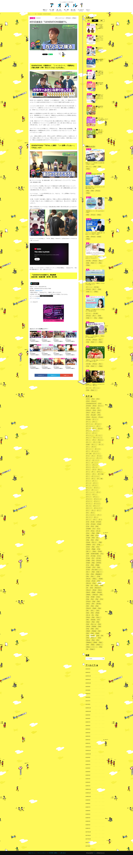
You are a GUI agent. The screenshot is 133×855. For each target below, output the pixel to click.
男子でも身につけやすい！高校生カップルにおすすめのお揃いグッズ (95, 277)
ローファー (89, 519)
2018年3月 (88, 821)
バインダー (89, 483)
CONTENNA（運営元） (53, 852)
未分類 (89, 72)
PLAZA (94, 412)
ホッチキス (89, 505)
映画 (88, 585)
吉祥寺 (88, 546)
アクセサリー (98, 424)
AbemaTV (94, 401)
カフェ (88, 446)
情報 (93, 574)
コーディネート (97, 453)
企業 (93, 526)
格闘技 (94, 592)
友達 (97, 540)
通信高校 (94, 626)
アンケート (96, 430)
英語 (93, 617)
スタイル (89, 467)
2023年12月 (88, 676)
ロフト (95, 519)
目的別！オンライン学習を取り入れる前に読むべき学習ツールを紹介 (95, 157)
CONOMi (89, 405)
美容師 (98, 612)
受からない (95, 542)
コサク (88, 455)
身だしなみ (94, 624)
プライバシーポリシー (41, 852)
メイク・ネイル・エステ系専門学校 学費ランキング (99, 120)
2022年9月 (88, 697)
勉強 (95, 166)
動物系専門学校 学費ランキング (99, 108)
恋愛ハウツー (89, 291)
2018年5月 (88, 814)
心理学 (88, 569)
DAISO (95, 405)
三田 (88, 521)
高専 (88, 644)
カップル (101, 444)
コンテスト (100, 458)
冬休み (93, 530)
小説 (88, 565)
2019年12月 (88, 746)
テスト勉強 (101, 474)
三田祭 (93, 521)
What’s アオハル (31, 852)
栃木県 (88, 592)
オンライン (89, 166)
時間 (102, 585)
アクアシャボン (90, 424)
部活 (97, 628)
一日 (101, 519)
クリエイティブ (90, 449)
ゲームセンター (96, 451)
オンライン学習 (97, 442)
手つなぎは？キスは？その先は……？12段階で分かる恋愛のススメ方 (99, 27)
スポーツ (89, 469)
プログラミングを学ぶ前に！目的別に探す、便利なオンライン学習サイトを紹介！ (95, 227)
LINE (95, 410)
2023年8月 (88, 690)
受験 (100, 166)
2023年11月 (88, 679)
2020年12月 (88, 707)
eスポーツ (88, 10)
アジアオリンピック (91, 426)
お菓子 (88, 444)
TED (99, 414)
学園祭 (88, 560)
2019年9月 (88, 757)
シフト (88, 462)
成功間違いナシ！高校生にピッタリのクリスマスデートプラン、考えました (95, 378)
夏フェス (89, 551)
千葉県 (88, 537)
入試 (99, 528)
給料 (88, 612)
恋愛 (88, 23)
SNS (88, 414)
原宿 (93, 540)
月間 (101, 20)
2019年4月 (88, 775)
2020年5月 (88, 729)
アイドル (89, 421)
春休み (97, 585)
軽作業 (88, 626)
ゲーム (88, 451)
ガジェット (95, 444)
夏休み (95, 551)
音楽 (100, 637)
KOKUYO (89, 410)
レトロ (96, 517)
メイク (99, 510)
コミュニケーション (60, 18)
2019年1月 (88, 785)
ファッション (89, 287)
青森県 (93, 635)
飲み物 (88, 640)
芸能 (97, 615)
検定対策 (100, 592)
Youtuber (89, 419)
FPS (88, 408)
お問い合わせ (63, 852)
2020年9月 (88, 715)
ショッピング (95, 462)
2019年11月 (88, 750)
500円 (88, 401)
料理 (99, 581)
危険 (88, 540)
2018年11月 (88, 792)
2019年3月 (88, 778)
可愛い (99, 544)
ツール (88, 471)
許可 (99, 619)
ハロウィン (97, 487)
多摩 (88, 553)
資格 (98, 621)
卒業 (93, 537)
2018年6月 (88, 810)
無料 (99, 601)
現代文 (88, 603)
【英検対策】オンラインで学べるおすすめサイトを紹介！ (95, 205)
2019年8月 (88, 761)
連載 (100, 626)
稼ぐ (88, 610)
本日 (89, 20)
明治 (100, 583)
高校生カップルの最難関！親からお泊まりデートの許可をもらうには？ (99, 97)
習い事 (88, 615)
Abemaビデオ (38, 290)
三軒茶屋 (99, 521)
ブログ (38, 298)
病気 (93, 606)
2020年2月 (88, 739)
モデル (93, 512)
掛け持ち (89, 578)
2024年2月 (88, 668)
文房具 (94, 581)
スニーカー (96, 467)
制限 (98, 533)
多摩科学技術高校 (95, 553)
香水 (98, 640)
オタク (95, 439)
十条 (97, 535)
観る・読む (73, 10)
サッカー (89, 460)
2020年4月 (88, 732)
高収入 (101, 642)
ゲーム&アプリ (81, 10)
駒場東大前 (89, 642)
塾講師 (94, 549)
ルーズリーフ (89, 517)
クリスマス (98, 449)
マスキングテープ (98, 508)
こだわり (100, 455)
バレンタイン (89, 487)
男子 (93, 603)
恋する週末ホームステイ (97, 569)
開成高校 (94, 631)
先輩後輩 (89, 528)
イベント (89, 433)
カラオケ (94, 446)
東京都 (95, 590)
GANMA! (93, 408)
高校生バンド (99, 644)
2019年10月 (88, 753)
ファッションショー (91, 492)
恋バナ (101, 260)
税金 (100, 608)
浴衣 (93, 599)
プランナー (89, 496)
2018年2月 (88, 824)
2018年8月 (88, 803)
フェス (99, 492)
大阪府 (88, 558)
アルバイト (89, 430)
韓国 (88, 637)
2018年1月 (88, 828)
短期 (97, 606)
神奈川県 (89, 608)
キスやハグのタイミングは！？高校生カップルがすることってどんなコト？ (99, 39)
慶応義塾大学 (99, 574)
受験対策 (89, 544)
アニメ (99, 426)
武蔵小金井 (96, 594)
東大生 (100, 590)
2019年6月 (88, 768)
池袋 (88, 596)
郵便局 (88, 631)
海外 (97, 599)
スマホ (95, 469)
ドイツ (88, 476)
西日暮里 (93, 619)
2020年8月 (88, 718)
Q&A (99, 412)
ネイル (94, 478)
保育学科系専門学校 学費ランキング (99, 84)
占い (98, 537)
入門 (88, 530)
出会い (88, 533)
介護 (88, 526)
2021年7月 (88, 700)
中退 (88, 524)
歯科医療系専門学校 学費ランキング (99, 61)
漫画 (94, 601)
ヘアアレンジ (89, 503)
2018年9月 (88, 800)
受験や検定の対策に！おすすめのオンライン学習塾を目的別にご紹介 (95, 181)
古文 (94, 544)
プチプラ (89, 494)
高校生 (74, 18)
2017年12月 (88, 831)
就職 (93, 565)
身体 (100, 624)
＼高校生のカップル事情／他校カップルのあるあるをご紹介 (99, 73)
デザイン (89, 474)
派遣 (88, 599)
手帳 (99, 576)
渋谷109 (88, 601)
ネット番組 (100, 478)
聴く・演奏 (66, 10)
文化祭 (88, 581)
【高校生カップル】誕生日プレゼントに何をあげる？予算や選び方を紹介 (95, 304)
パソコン (89, 485)
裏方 (88, 619)
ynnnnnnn (95, 417)
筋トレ (93, 610)
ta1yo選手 (94, 414)
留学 (88, 606)
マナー (88, 510)
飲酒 (93, 640)
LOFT (100, 410)
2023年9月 (88, 686)
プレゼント (89, 313)
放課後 (99, 236)
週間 (95, 20)
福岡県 (95, 608)
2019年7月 (88, 764)
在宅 (98, 546)
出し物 (98, 530)
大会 (102, 553)
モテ (88, 512)
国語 (93, 546)
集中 (100, 631)
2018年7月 (88, 807)
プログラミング (98, 499)
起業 (88, 624)
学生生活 (69, 18)
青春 (88, 635)
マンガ (94, 510)
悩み (96, 318)
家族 (93, 562)
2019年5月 (88, 771)
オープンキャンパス (98, 437)
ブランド (95, 494)
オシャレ (89, 439)
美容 (93, 612)
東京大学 (89, 590)
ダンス (100, 469)
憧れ (88, 576)
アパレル (89, 428)
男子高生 (99, 603)
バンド (88, 490)
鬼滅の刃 (92, 649)
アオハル (95, 421)
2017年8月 (88, 846)
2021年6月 (88, 704)
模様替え (89, 594)
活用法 (98, 596)
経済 (98, 610)
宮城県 (88, 562)
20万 (98, 399)
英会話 (88, 617)
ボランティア (96, 505)
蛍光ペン (99, 617)
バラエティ (96, 485)
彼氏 (99, 567)
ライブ (100, 515)
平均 (94, 567)
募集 (93, 535)
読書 (93, 621)
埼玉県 (88, 549)
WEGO (88, 417)
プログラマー (89, 499)
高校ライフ (45, 10)
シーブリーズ (96, 460)
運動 (93, 628)
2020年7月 (88, 722)
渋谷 (102, 599)
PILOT (88, 412)
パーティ (95, 480)
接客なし (95, 578)
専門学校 (99, 562)
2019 (94, 399)
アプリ (95, 428)
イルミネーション (90, 435)
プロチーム (97, 501)
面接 (98, 635)
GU (98, 408)
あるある (100, 428)
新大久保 (89, 583)
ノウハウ (89, 480)
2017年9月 (88, 842)
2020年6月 (88, 725)
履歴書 (98, 565)
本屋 (92, 587)
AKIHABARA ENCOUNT (91, 403)
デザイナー (100, 471)
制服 (93, 533)
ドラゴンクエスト (96, 476)
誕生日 (88, 621)
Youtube (101, 417)
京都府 (99, 524)
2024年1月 (88, 672)
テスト (95, 474)
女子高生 (89, 260)
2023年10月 (88, 683)
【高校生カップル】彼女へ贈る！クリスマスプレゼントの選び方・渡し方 (95, 354)
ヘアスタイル (97, 503)
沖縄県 (93, 596)
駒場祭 (95, 642)
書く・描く (59, 10)
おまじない (101, 439)
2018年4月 (88, 817)
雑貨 (93, 633)
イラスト (95, 433)
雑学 (88, 633)
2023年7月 (88, 693)
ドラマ (88, 478)
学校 (93, 560)
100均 (88, 399)
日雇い (95, 583)
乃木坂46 (93, 524)
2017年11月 (88, 835)
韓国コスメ (94, 637)
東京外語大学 (98, 587)
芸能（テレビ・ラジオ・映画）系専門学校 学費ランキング (99, 131)
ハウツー (96, 483)
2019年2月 (88, 782)
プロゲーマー (89, 501)
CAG (100, 403)
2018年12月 (88, 789)
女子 (93, 558)
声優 (99, 549)
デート (94, 471)
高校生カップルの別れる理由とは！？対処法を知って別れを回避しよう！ (95, 330)
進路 (88, 628)
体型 (97, 526)
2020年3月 (88, 736)
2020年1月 (88, 743)
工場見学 (89, 567)
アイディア (96, 419)
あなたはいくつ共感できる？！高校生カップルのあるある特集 (99, 49)
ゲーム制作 (89, 453)
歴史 (101, 594)
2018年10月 (88, 796)
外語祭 (100, 551)
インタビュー (99, 435)
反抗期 (88, 542)
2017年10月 (88, 838)
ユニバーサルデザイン (91, 515)
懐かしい (93, 576)
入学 (94, 528)
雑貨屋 (98, 633)
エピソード (89, 437)
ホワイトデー (89, 508)
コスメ (94, 455)
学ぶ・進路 (52, 10)
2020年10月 (88, 711)
